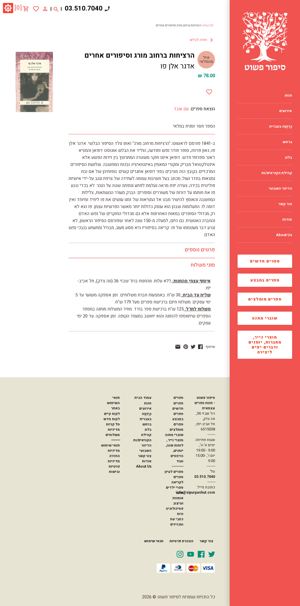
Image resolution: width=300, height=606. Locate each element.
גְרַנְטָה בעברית (145, 416)
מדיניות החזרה (114, 453)
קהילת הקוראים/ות (142, 437)
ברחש (146, 424)
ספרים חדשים (265, 261)
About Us (143, 466)
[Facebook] (201, 553)
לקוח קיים (112, 413)
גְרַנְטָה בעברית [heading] (280, 126)
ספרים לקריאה (177, 479)
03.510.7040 (84, 8)
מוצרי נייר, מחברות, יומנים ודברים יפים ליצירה (264, 344)
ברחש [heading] (287, 142)
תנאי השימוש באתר (113, 403)
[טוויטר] (193, 347)
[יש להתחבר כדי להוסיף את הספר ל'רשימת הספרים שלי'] (36, 9)
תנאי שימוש (110, 445)
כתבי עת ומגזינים (176, 521)
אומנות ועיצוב (178, 500)
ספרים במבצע (264, 280)
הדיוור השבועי (145, 448)
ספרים (178, 397)
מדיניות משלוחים (112, 432)
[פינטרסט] (185, 347)
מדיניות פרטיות (114, 464)
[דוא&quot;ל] (178, 347)
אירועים (145, 408)
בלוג (147, 429)
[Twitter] (211, 553)
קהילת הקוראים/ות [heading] (277, 173)
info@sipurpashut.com (195, 492)
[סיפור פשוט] (265, 41)
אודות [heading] (287, 219)
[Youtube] (190, 553)
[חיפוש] (56, 9)
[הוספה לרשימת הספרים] (209, 91)
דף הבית (208, 25)
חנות (147, 403)
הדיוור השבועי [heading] (280, 188)
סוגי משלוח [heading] (202, 265)
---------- (177, 466)
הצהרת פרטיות (181, 541)
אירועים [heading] (285, 111)
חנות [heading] (288, 95)
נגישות (114, 471)
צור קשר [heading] (285, 204)
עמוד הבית (142, 397)
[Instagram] (180, 553)
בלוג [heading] (288, 157)
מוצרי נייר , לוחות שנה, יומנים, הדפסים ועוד (174, 450)
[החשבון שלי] (45, 8)
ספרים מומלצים (265, 299)
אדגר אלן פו (177, 66)
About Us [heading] (284, 235)
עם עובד (181, 109)
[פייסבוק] (200, 347)
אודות (146, 461)
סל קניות (113, 424)
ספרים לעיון (174, 471)
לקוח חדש (111, 419)
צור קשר (144, 456)
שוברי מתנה (265, 318)
